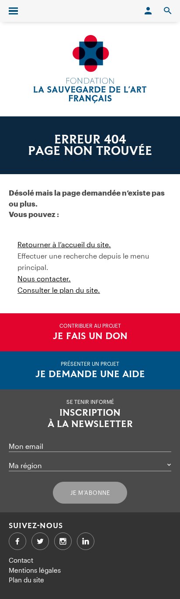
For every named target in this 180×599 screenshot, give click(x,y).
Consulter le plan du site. (58, 290)
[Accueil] (90, 69)
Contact (21, 560)
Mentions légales (35, 570)
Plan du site (26, 580)
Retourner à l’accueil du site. (64, 244)
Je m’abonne (90, 492)
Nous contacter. (44, 278)
